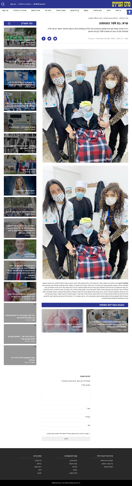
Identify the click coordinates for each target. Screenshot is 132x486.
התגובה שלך (85, 385)
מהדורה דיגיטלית (24, 4)
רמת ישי (48, 10)
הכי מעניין (38, 460)
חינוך (109, 10)
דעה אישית (97, 10)
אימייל (87, 417)
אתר (89, 425)
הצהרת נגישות (108, 467)
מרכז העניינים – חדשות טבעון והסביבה (115, 18)
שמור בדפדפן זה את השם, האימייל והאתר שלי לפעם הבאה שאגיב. (67, 433)
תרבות (39, 473)
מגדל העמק (35, 10)
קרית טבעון (74, 10)
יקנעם (86, 10)
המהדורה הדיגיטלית (107, 460)
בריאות (118, 10)
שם (88, 409)
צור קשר (13, 4)
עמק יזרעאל (60, 10)
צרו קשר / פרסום (107, 464)
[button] (129, 12)
